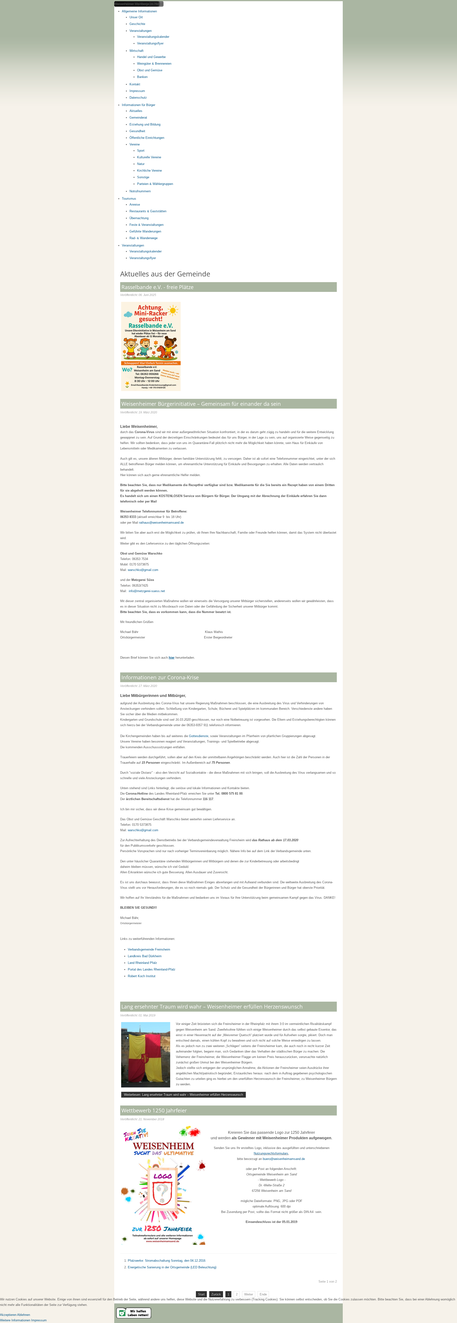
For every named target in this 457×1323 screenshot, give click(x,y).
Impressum (39, 1320)
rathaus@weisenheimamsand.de (161, 522)
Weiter (248, 1294)
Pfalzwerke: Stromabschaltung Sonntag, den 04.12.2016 (166, 1260)
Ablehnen (23, 1315)
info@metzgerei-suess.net (147, 591)
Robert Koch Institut (141, 976)
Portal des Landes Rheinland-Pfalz (151, 969)
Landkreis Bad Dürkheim (145, 956)
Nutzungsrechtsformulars (271, 1153)
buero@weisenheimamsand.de (284, 1159)
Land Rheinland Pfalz (142, 963)
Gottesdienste (198, 736)
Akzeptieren (8, 1315)
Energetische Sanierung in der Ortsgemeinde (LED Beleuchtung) (172, 1267)
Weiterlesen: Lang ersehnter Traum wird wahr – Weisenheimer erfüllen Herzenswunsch (183, 1094)
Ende (263, 1294)
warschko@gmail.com (143, 570)
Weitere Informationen (15, 1320)
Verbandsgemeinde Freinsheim (149, 949)
